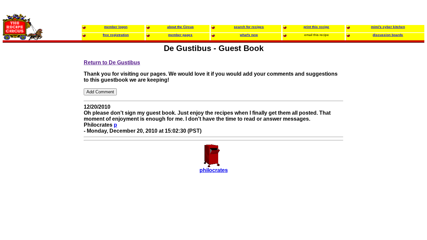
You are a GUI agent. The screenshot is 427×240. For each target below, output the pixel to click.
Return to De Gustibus (112, 62)
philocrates (213, 170)
